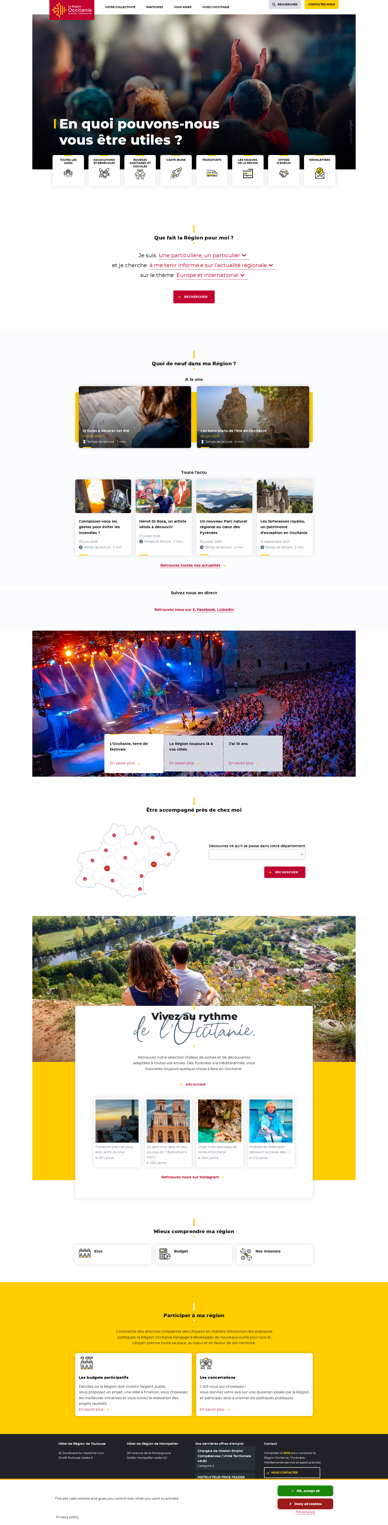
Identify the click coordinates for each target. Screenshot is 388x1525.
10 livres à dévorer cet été (105, 431)
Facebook (206, 609)
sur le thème (157, 275)
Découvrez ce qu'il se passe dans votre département (257, 846)
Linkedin (225, 609)
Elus (98, 1251)
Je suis (147, 255)
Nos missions (268, 1251)
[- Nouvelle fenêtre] (117, 1121)
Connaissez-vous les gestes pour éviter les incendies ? (99, 527)
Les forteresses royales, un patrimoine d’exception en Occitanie (283, 527)
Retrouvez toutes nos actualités (190, 565)
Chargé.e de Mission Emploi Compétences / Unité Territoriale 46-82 (224, 1456)
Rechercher (195, 297)
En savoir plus (91, 1409)
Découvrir (196, 1084)
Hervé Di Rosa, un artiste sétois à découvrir (162, 524)
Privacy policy (67, 1517)
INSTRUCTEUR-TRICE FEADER (221, 1477)
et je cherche (129, 265)
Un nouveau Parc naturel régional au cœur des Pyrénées (223, 527)
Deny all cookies (307, 1504)
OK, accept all (308, 1491)
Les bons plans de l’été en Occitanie (234, 431)
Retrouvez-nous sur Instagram (193, 1177)
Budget (181, 1251)
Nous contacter (284, 1472)
